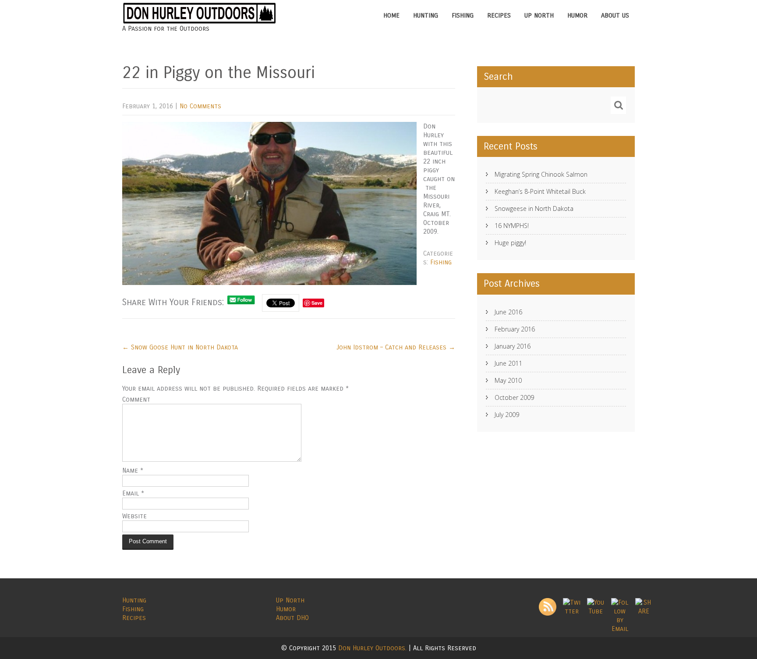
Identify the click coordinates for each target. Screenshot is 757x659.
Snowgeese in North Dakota (534, 208)
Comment (136, 399)
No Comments (200, 106)
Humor (577, 15)
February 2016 (515, 329)
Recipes (499, 15)
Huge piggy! (510, 243)
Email (133, 493)
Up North (539, 15)
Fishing (463, 15)
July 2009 (507, 414)
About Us (615, 15)
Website (134, 516)
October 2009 (514, 397)
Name (132, 470)
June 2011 (508, 363)
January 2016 (513, 346)
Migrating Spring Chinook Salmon (541, 174)
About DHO (292, 618)
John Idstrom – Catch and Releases (395, 347)
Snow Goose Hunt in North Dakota (180, 347)
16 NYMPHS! (512, 225)
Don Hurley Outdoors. (373, 648)
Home (391, 15)
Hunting (425, 15)
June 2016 (508, 312)
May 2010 (508, 380)
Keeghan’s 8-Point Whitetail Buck (540, 191)
